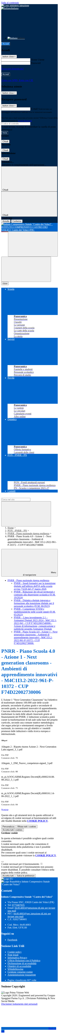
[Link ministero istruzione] (15, 5)
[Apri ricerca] (33, 244)
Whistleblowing (15, 969)
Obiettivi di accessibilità (19, 966)
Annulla (6, 221)
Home (11, 527)
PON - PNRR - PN (17, 530)
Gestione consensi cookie (20, 972)
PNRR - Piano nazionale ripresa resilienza (28, 533)
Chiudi (5, 141)
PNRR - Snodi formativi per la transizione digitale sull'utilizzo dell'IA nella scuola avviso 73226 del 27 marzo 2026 (35, 586)
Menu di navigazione (39, 573)
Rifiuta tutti (26, 826)
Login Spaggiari (25, 121)
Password (36, 63)
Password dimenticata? (12, 68)
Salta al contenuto (10, 2)
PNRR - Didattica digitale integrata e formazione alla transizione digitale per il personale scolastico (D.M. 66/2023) (34, 603)
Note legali (13, 954)
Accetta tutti (12, 830)
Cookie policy (15, 952)
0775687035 (18, 905)
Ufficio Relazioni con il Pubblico (24, 960)
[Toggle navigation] (26, 269)
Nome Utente (37, 59)
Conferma (16, 221)
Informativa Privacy (17, 957)
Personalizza (8, 826)
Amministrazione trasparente (22, 974)
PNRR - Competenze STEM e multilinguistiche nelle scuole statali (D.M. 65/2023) (35, 612)
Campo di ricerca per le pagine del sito (20, 496)
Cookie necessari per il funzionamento (20, 864)
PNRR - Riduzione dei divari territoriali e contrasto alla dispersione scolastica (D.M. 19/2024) (35, 594)
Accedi (6, 44)
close (5, 283)
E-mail (34, 108)
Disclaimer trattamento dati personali (19, 1004)
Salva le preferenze (25, 876)
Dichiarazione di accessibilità (22, 963)
